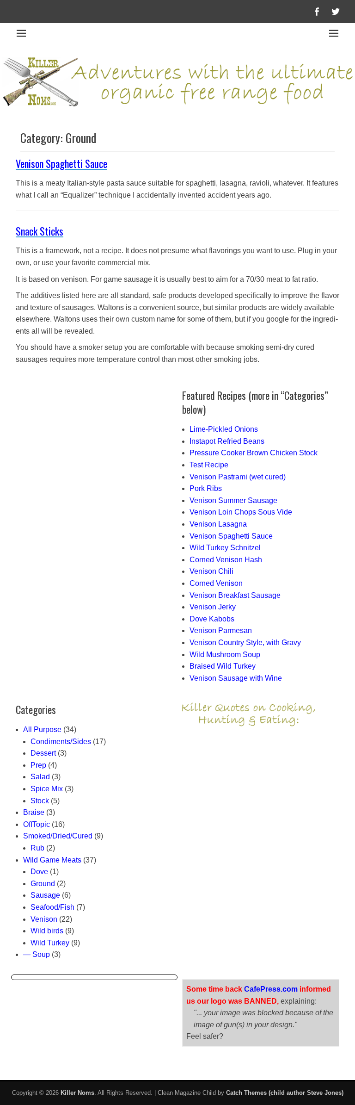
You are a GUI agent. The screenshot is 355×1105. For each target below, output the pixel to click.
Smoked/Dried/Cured (57, 836)
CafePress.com (271, 989)
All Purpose (42, 729)
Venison (44, 919)
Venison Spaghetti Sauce (61, 163)
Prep (38, 765)
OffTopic (36, 824)
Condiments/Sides (61, 741)
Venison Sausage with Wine (236, 678)
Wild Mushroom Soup (225, 654)
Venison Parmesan (221, 630)
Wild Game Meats (52, 860)
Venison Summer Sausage (233, 500)
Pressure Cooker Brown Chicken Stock (254, 453)
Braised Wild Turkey (223, 666)
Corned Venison (216, 583)
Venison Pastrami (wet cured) (238, 477)
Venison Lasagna (218, 524)
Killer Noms (77, 1092)
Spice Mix (47, 789)
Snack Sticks (39, 230)
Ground (43, 884)
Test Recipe (209, 465)
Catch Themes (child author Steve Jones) (284, 1092)
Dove (39, 871)
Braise (33, 812)
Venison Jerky (213, 607)
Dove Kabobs (212, 619)
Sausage (45, 895)
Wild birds (47, 931)
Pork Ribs (206, 488)
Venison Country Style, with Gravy (245, 642)
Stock (40, 801)
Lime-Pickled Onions (224, 429)
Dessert (43, 753)
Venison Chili (211, 571)
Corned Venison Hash (226, 560)
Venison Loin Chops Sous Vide (241, 512)
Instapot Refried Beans (227, 441)
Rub (37, 848)
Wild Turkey (50, 943)
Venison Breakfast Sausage (235, 595)
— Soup (36, 954)
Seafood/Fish (52, 907)
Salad (40, 777)
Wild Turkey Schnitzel (225, 548)
